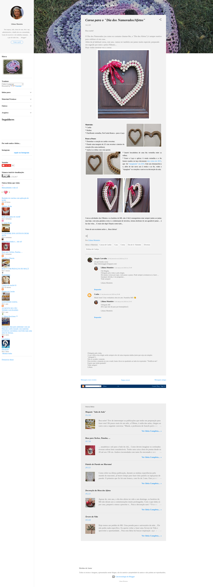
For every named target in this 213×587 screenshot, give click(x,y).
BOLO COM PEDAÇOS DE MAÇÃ (15, 269)
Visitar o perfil (17, 42)
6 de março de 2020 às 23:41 (123, 301)
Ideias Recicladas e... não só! (102, 5)
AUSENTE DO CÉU (9, 308)
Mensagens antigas (160, 380)
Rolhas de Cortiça (92, 249)
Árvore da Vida (91, 517)
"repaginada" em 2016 (137, 164)
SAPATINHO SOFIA (9, 302)
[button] (160, 20)
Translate (18, 86)
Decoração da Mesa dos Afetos (98, 490)
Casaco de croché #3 (9, 285)
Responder (97, 289)
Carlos (96, 294)
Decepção (5, 349)
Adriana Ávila (7, 206)
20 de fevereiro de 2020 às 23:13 (118, 258)
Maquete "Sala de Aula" (95, 412)
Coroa (123, 245)
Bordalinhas (6, 275)
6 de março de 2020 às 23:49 (123, 268)
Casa (116, 245)
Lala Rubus (6, 339)
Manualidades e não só (10, 188)
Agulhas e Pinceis (8, 258)
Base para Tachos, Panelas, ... (97, 438)
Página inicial (125, 380)
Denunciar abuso (8, 360)
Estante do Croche (8, 292)
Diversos (147, 245)
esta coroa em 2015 (154, 161)
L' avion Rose (7, 223)
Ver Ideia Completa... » (152, 431)
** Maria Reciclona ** (10, 316)
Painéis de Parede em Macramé (98, 464)
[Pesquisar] (164, 6)
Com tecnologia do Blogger (125, 577)
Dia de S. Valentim (134, 245)
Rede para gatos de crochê (11, 217)
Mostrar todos (7, 353)
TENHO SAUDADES (10, 310)
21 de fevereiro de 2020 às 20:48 (110, 294)
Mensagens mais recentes (88, 380)
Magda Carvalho (100, 258)
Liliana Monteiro (107, 268)
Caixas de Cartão (105, 245)
